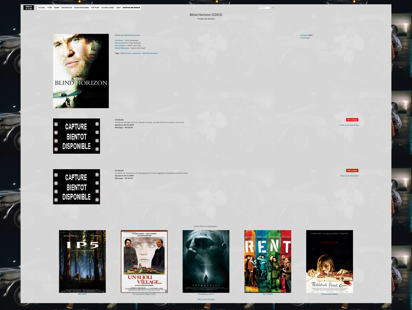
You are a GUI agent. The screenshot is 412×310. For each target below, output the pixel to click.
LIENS (118, 7)
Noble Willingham (122, 48)
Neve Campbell (121, 43)
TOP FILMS (95, 7)
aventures (137, 53)
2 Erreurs (304, 35)
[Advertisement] (61, 164)
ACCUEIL (41, 7)
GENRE (56, 7)
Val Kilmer (119, 40)
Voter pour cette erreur (349, 125)
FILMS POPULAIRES (81, 7)
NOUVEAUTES (66, 7)
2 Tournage (305, 38)
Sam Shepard (120, 45)
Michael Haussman (132, 35)
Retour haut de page (206, 299)
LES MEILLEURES (107, 7)
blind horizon (126, 53)
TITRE (49, 7)
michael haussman (150, 53)
